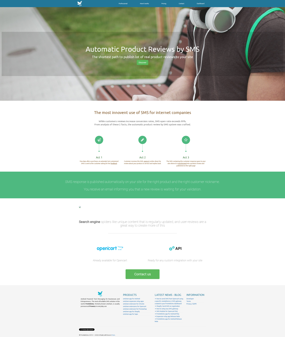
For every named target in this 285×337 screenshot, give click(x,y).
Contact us (142, 274)
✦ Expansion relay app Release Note (167, 316)
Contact (181, 3)
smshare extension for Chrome (133, 304)
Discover (142, 62)
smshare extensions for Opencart (134, 306)
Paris (113, 335)
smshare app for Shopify (131, 311)
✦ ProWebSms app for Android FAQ (167, 314)
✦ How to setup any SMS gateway (166, 309)
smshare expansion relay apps (133, 301)
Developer (190, 299)
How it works (144, 3)
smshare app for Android (131, 299)
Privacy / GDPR (191, 304)
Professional (123, 3)
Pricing (164, 3)
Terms (188, 301)
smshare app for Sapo (130, 314)
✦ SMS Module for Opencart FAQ (166, 311)
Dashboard (200, 3)
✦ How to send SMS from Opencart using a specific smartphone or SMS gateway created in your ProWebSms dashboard (169, 301)
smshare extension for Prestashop (135, 309)
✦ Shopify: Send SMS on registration (167, 306)
